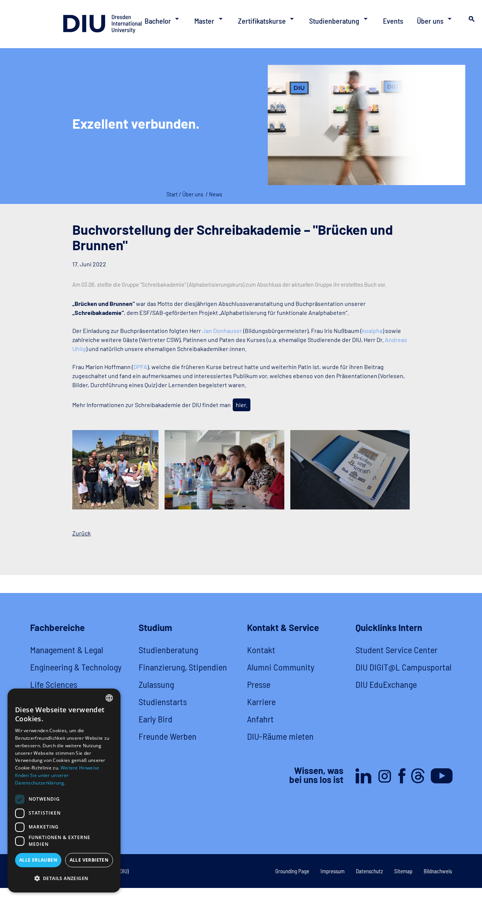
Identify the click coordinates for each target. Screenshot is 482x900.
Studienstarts (163, 701)
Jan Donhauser (222, 330)
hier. (241, 404)
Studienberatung (168, 649)
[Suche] (470, 21)
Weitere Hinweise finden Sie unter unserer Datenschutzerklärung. (57, 775)
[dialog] (64, 790)
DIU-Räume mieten (280, 736)
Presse (258, 684)
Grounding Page (292, 871)
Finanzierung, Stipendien (183, 666)
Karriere (261, 701)
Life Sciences (53, 684)
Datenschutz (369, 871)
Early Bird (155, 718)
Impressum (332, 871)
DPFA (140, 366)
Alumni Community (280, 666)
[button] (64, 878)
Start (172, 194)
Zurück (81, 533)
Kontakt (261, 649)
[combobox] (109, 698)
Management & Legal (66, 649)
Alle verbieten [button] (89, 860)
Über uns (192, 194)
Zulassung (156, 684)
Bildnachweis (438, 871)
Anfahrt (260, 718)
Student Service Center (396, 649)
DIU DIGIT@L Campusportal (403, 666)
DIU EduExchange (386, 684)
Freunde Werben (168, 736)
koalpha (372, 330)
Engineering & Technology (76, 666)
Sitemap (403, 871)
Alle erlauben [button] (38, 860)
